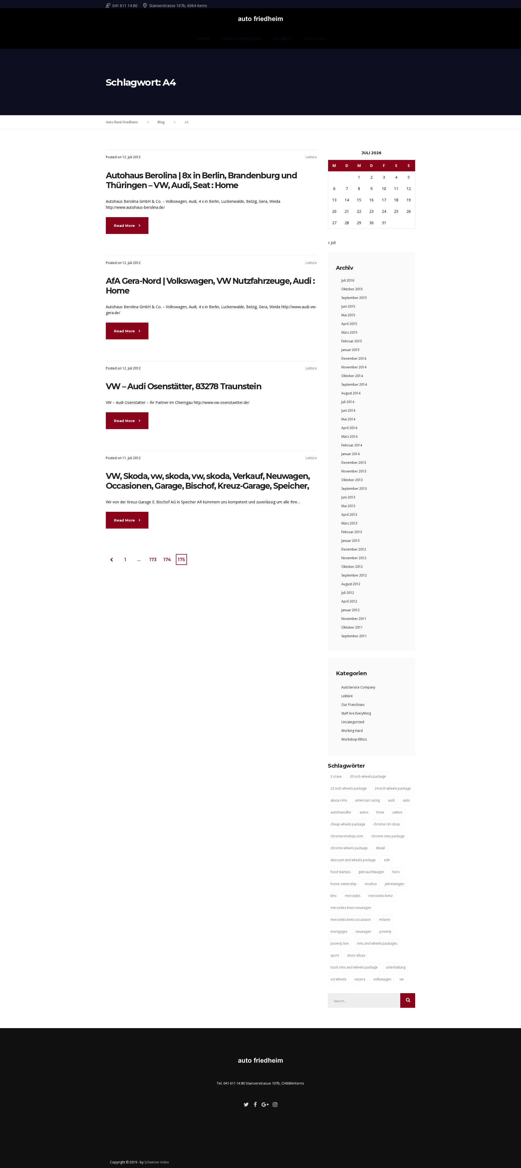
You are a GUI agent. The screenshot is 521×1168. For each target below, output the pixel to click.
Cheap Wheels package (348, 824)
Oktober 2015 (352, 289)
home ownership (344, 883)
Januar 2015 (350, 349)
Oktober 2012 (352, 566)
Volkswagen (382, 979)
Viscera (359, 979)
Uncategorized (352, 722)
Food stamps (340, 872)
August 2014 (350, 393)
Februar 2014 (351, 445)
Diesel (380, 848)
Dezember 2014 (353, 358)
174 (167, 559)
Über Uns (314, 38)
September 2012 (354, 575)
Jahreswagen (394, 883)
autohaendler (341, 812)
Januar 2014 (350, 454)
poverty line (340, 943)
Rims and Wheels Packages (377, 943)
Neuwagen (363, 931)
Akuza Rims (339, 800)
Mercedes (352, 895)
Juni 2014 (348, 410)
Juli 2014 (347, 402)
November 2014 (353, 367)
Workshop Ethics (354, 739)
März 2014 (349, 436)
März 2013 (349, 523)
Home (203, 38)
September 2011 (354, 636)
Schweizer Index (156, 1162)
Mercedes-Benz (380, 895)
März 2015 (349, 332)
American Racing (367, 800)
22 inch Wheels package (349, 788)
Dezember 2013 (353, 462)
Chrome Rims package (388, 836)
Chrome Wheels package (349, 848)
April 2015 (349, 323)
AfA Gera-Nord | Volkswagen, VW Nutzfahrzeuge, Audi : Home (210, 286)
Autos (364, 812)
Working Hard (352, 730)
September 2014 (354, 384)
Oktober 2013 (352, 480)
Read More (125, 225)
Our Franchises (352, 704)
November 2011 (353, 618)
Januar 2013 (350, 540)
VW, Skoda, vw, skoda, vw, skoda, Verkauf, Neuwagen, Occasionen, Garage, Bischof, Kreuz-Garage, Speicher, (208, 481)
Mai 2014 (348, 419)
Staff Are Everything (356, 713)
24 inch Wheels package (393, 788)
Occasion (283, 38)
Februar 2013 (351, 532)
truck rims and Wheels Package (354, 967)
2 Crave (336, 776)
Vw (401, 979)
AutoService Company (358, 687)
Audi (391, 800)
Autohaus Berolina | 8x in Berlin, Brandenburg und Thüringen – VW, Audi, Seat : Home (201, 180)
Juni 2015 (348, 306)
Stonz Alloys (356, 955)
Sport (335, 955)
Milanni (384, 919)
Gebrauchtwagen (371, 872)
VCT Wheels (338, 979)
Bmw (380, 812)
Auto (406, 800)
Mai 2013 (348, 506)
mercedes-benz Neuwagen (351, 907)
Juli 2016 (347, 280)
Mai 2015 (348, 315)
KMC (334, 895)
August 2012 (350, 584)
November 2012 (353, 558)
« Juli (332, 242)
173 (153, 559)
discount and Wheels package (353, 860)
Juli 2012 (347, 592)
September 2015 (354, 297)
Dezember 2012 (353, 549)
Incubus (371, 883)
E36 (387, 860)
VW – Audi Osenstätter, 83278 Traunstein (183, 386)
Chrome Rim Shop (386, 824)
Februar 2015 (351, 341)
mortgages (339, 931)
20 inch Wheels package (368, 776)
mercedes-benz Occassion (351, 919)
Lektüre (311, 157)
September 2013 (354, 488)
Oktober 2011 (352, 627)
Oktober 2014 (352, 376)
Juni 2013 (348, 497)
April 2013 (349, 514)
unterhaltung (395, 967)
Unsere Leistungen (242, 38)
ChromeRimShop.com (347, 836)
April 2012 (349, 601)
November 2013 (353, 471)
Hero (396, 872)
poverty (385, 931)
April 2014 (349, 428)
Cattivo (397, 812)
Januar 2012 (350, 610)
